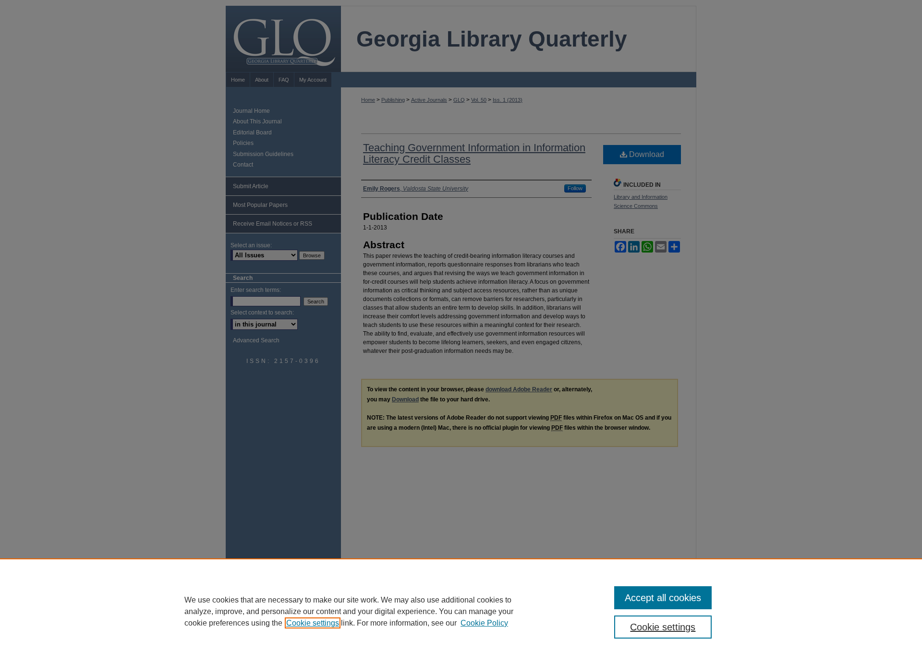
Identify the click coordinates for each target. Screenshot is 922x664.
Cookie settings (312, 623)
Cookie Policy (484, 623)
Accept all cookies (663, 597)
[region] (461, 611)
